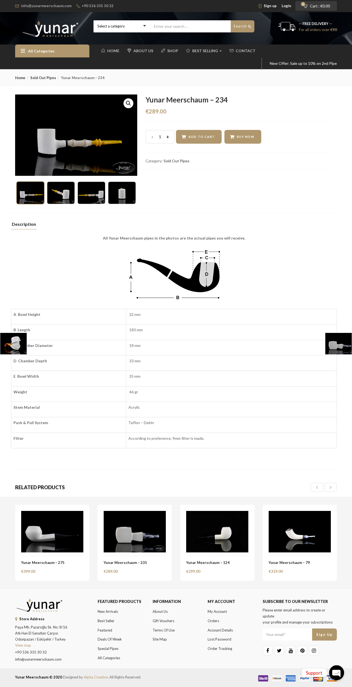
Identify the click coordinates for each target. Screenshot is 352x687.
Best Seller (106, 621)
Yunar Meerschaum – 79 (289, 562)
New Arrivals (108, 611)
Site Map (160, 639)
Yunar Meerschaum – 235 (125, 562)
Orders (213, 621)
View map (23, 645)
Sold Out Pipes (43, 78)
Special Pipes (108, 648)
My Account (217, 611)
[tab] (24, 225)
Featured (105, 630)
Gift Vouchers (163, 621)
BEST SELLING (205, 50)
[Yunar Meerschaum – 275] (52, 514)
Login (286, 6)
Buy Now (246, 136)
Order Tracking (220, 648)
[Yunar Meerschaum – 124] (217, 514)
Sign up (270, 6)
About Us (143, 50)
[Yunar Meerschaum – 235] (135, 514)
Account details (220, 630)
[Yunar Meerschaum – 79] (300, 514)
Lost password (219, 639)
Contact (245, 50)
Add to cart (201, 136)
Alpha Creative (96, 677)
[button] (318, 6)
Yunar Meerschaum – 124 (208, 562)
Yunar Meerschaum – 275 (43, 562)
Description (24, 224)
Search (240, 26)
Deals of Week (110, 639)
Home (113, 50)
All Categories (109, 658)
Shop (172, 50)
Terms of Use (164, 630)
